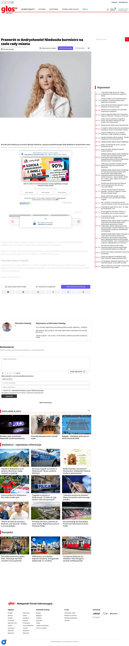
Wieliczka (26, 633)
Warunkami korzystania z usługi (21, 390)
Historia (42, 9)
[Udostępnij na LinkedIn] (23, 292)
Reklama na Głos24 (70, 615)
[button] (61, 198)
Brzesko (10, 618)
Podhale (25, 620)
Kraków (10, 613)
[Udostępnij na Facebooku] (8, 292)
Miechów (11, 630)
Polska (38, 623)
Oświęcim (26, 618)
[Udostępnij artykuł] (88, 48)
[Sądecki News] (105, 614)
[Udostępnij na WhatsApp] (38, 292)
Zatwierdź (9, 396)
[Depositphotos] (114, 614)
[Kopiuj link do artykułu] (68, 292)
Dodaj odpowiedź (76, 371)
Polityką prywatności (38, 390)
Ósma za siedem (41, 628)
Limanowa (11, 628)
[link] (57, 199)
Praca (85, 9)
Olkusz (25, 615)
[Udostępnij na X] (53, 292)
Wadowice (26, 630)
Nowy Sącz (26, 613)
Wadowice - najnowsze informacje (21, 444)
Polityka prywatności (70, 618)
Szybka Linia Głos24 (70, 9)
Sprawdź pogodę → (123, 10)
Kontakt (66, 620)
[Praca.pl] (96, 614)
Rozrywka (53, 9)
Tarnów (25, 628)
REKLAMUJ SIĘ (123, 2)
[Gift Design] (96, 617)
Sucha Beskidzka (28, 625)
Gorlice (10, 625)
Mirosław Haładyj (8, 49)
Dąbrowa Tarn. (12, 623)
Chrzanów (11, 620)
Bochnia (10, 615)
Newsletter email (69, 613)
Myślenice (11, 633)
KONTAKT (114, 2)
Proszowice (26, 623)
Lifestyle (38, 618)
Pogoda (38, 613)
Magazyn (39, 615)
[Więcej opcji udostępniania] (83, 292)
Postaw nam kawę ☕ (65, 48)
